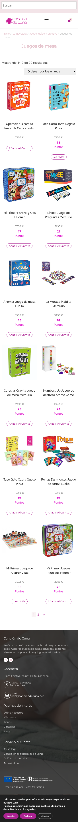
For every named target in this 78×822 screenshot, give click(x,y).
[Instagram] (6, 660)
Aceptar (11, 816)
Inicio (7, 33)
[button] (46, 20)
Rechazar (28, 816)
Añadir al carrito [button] (19, 148)
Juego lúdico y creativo (43, 33)
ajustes (31, 809)
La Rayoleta (20, 33)
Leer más (58, 157)
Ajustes (45, 816)
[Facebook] (11, 660)
